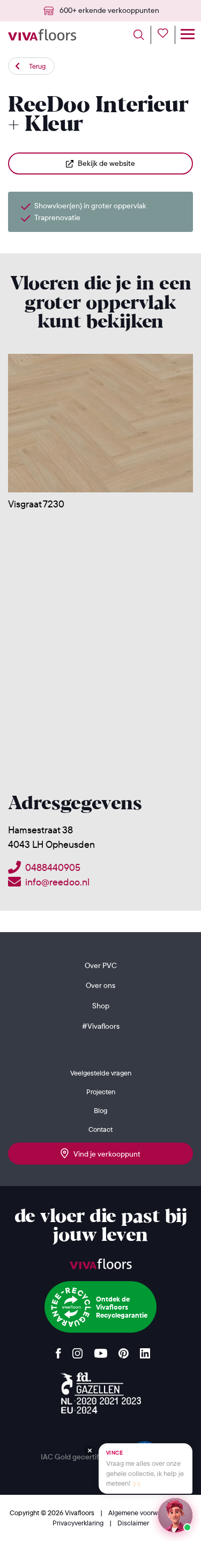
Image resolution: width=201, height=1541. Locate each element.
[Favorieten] (166, 35)
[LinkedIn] (145, 1351)
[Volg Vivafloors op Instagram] (78, 1351)
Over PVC (101, 965)
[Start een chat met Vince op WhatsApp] (175, 1515)
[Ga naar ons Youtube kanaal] (101, 1351)
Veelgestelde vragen (100, 1072)
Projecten (100, 1091)
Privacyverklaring (79, 1522)
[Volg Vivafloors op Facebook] (58, 1351)
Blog (100, 1110)
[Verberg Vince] (89, 1450)
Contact (100, 1129)
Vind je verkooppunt (104, 1154)
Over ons (100, 985)
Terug (37, 66)
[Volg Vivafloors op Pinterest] (123, 1351)
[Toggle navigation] (187, 35)
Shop (100, 1006)
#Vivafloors (101, 1026)
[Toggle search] (142, 35)
